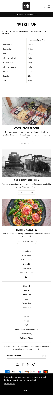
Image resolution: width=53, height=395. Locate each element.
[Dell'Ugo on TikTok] (33, 364)
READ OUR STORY (26, 192)
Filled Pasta (26, 255)
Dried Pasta (26, 268)
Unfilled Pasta (26, 259)
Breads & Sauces (26, 272)
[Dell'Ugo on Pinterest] (28, 364)
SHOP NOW (26, 143)
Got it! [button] (26, 390)
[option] (26, 14)
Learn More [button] (9, 384)
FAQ (26, 325)
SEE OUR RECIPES (27, 242)
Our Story (26, 316)
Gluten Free (26, 294)
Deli (26, 277)
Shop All (26, 286)
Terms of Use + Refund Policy (26, 329)
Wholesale (26, 307)
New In (26, 290)
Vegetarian (26, 303)
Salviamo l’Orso (26, 338)
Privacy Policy (26, 333)
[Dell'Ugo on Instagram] (17, 364)
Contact (26, 320)
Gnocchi (26, 264)
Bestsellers (26, 251)
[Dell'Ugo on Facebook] (22, 364)
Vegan (26, 299)
